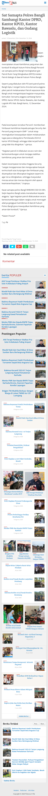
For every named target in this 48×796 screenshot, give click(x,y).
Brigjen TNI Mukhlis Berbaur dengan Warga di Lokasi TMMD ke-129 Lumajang (17, 393)
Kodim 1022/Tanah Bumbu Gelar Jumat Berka (13, 628)
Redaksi (16, 790)
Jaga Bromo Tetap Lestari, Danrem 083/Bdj (24, 556)
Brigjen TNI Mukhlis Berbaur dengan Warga (9, 557)
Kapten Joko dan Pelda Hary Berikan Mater (18, 704)
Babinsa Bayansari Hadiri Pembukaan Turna (18, 405)
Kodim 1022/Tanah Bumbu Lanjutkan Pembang (18, 580)
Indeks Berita (23, 716)
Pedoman (23, 790)
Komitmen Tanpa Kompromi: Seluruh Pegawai (18, 663)
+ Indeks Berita (9, 781)
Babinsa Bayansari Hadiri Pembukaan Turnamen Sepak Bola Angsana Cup (18, 302)
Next (42, 724)
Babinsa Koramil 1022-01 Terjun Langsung (18, 433)
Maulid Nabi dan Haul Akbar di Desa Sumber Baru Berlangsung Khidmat (17, 292)
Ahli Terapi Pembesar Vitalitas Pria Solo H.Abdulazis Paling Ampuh (16, 282)
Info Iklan (31, 790)
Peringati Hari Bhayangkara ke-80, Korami (29, 649)
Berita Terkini (10, 723)
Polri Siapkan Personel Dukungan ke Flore (18, 502)
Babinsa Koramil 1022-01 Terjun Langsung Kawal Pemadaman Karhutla (15, 314)
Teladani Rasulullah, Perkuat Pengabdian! (18, 446)
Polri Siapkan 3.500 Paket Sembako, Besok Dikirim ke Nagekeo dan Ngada (28, 771)
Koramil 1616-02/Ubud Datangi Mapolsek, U (30, 636)
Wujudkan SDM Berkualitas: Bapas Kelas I (30, 677)
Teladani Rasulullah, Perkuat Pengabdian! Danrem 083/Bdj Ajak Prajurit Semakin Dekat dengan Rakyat (28, 762)
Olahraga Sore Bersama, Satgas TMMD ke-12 (38, 558)
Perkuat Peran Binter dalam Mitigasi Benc (18, 691)
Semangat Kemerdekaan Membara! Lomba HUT (13, 493)
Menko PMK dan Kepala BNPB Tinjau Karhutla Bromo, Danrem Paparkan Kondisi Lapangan (17, 324)
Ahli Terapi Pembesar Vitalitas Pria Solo (34, 494)
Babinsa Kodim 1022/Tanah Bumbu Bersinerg (18, 594)
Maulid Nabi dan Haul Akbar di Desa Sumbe (30, 419)
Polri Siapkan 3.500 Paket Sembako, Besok (18, 460)
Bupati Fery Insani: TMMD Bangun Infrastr (35, 628)
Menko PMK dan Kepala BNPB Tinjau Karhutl (18, 529)
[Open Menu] (45, 2)
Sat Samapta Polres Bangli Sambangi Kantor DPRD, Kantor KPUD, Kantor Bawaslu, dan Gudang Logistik (23, 24)
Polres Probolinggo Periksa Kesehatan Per (18, 516)
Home (4, 9)
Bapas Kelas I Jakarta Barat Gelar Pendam (18, 566)
